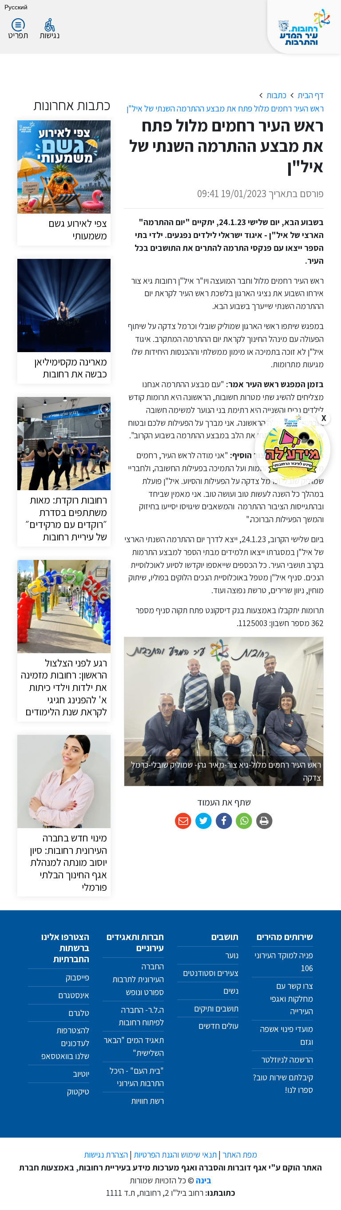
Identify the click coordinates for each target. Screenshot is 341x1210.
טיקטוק (78, 1091)
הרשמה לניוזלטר (287, 1059)
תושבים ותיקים (216, 1008)
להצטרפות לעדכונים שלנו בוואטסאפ (64, 1043)
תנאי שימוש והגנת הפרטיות (175, 1154)
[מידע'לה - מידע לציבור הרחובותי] (292, 449)
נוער (231, 955)
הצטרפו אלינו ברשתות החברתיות (65, 948)
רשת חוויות (147, 1101)
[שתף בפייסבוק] (224, 821)
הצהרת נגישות (106, 1154)
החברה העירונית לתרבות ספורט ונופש (138, 979)
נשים (230, 990)
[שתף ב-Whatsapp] (244, 821)
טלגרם (78, 1013)
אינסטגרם (73, 995)
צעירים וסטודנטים (210, 973)
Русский (16, 7)
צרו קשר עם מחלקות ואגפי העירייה (291, 998)
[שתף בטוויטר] (203, 821)
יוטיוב (81, 1073)
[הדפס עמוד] (264, 821)
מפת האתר (239, 1154)
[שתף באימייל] (183, 821)
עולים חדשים (218, 1025)
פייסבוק (77, 977)
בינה (203, 1180)
